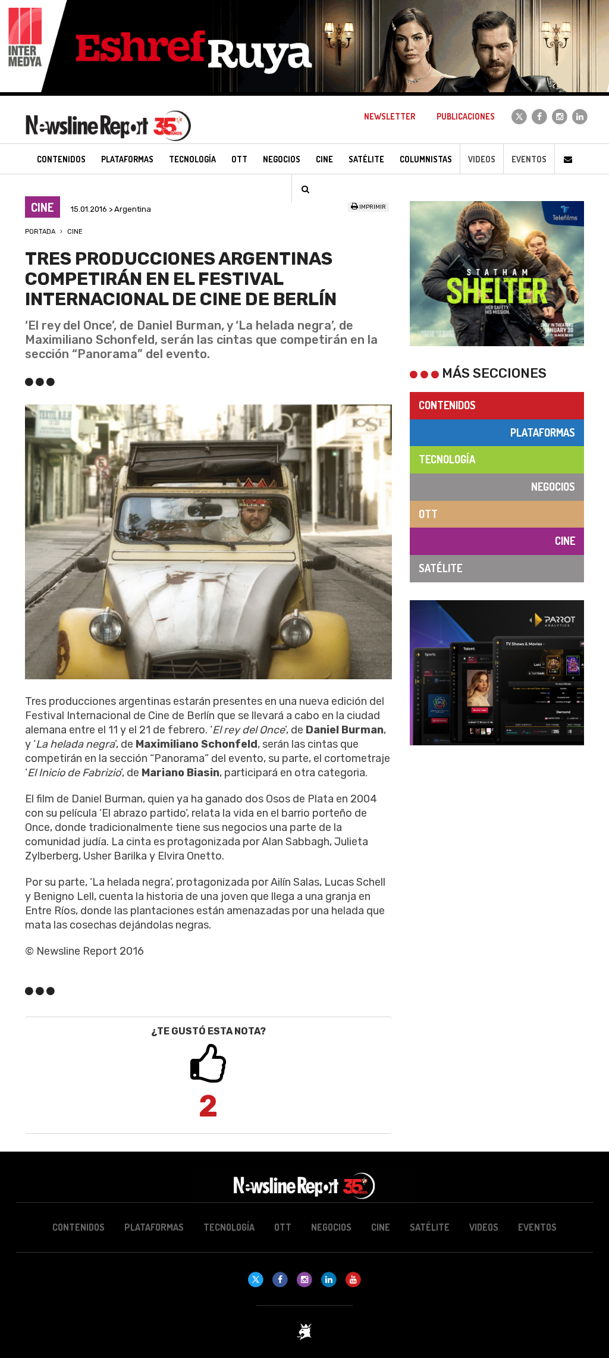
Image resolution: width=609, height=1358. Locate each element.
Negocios (553, 486)
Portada (40, 232)
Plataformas (542, 432)
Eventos (529, 159)
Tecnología (447, 459)
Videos (481, 159)
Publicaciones (466, 116)
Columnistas (426, 159)
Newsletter (389, 116)
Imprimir (372, 207)
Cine (75, 232)
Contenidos (447, 405)
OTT (428, 513)
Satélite (440, 568)
